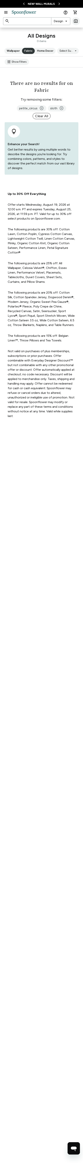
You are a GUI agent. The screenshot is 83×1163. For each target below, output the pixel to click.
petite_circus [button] (31, 108)
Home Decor (45, 50)
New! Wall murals (41, 4)
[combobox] (60, 21)
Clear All (41, 116)
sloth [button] (57, 108)
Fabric (28, 50)
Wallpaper (13, 50)
